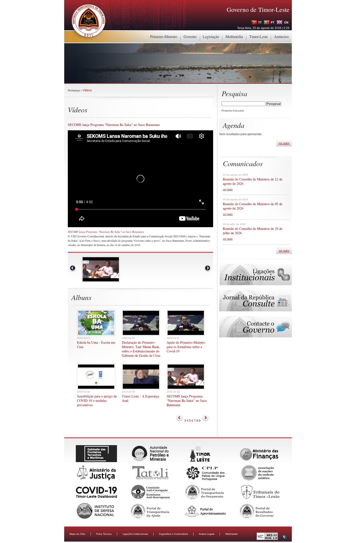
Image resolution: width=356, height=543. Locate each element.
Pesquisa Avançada (233, 110)
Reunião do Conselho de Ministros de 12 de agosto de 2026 (252, 181)
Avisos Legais (206, 534)
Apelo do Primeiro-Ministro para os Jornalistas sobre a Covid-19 (186, 346)
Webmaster (231, 534)
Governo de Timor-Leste (258, 9)
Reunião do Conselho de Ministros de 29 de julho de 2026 (252, 230)
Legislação (211, 36)
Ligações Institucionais (135, 534)
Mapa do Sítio (77, 534)
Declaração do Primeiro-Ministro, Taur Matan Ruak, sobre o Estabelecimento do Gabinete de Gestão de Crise (141, 349)
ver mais (228, 189)
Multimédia (234, 36)
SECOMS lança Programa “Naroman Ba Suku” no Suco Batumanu (187, 400)
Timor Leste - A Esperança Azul (140, 398)
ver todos (284, 143)
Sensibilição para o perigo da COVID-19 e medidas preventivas (97, 400)
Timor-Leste (258, 36)
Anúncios (281, 36)
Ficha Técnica (104, 534)
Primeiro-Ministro (163, 36)
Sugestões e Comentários (173, 534)
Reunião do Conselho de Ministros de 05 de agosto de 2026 (252, 206)
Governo (190, 36)
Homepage (74, 90)
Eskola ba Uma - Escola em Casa (96, 344)
